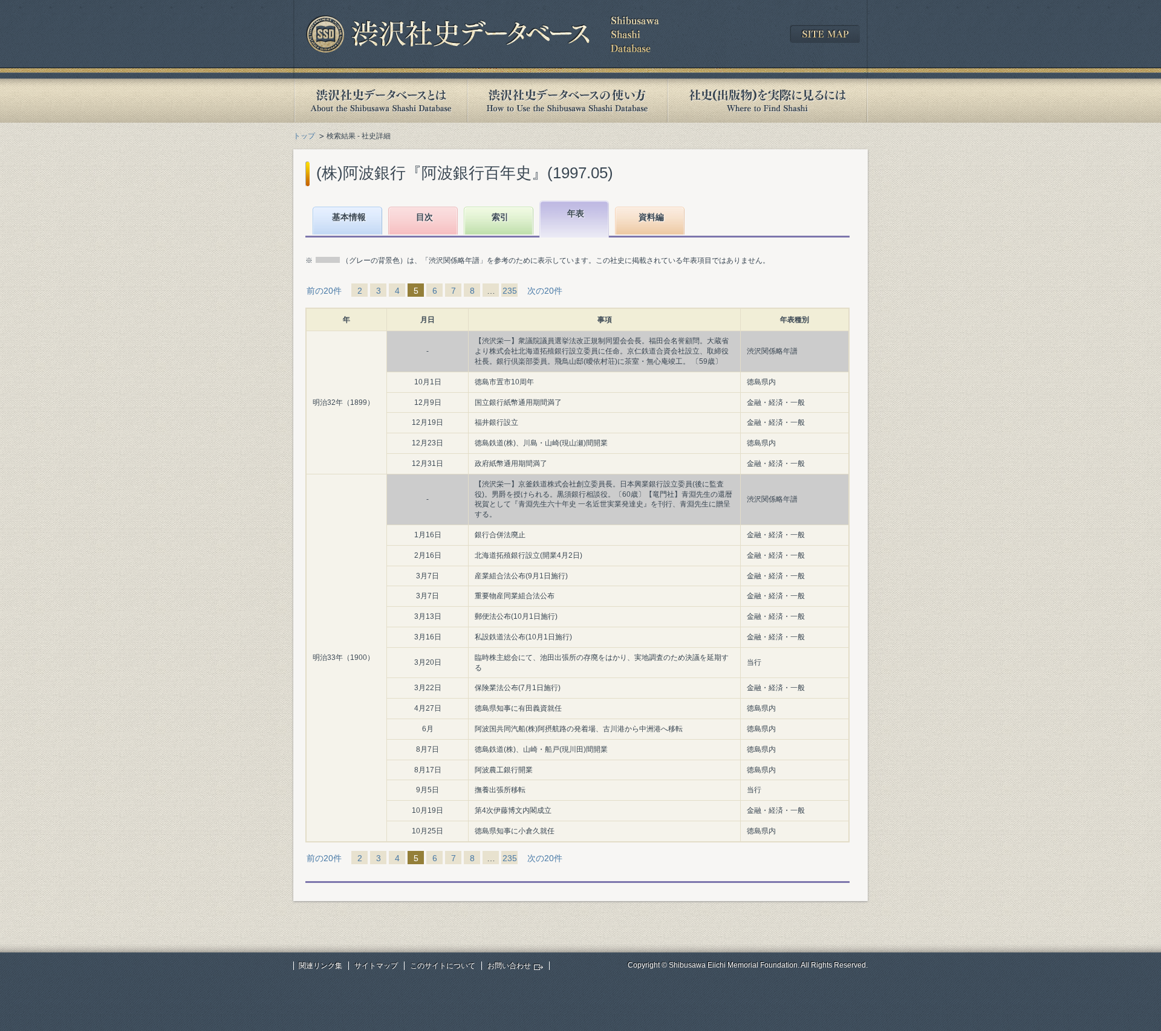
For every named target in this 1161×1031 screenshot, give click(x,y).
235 (509, 291)
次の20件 (544, 291)
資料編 (651, 217)
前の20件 (324, 291)
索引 (500, 217)
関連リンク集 (320, 966)
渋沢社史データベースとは (380, 101)
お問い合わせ (509, 966)
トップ (304, 136)
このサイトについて (442, 966)
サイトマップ (376, 966)
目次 (424, 217)
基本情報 (349, 217)
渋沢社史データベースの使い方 (567, 101)
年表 (575, 213)
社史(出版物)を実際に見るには (767, 101)
